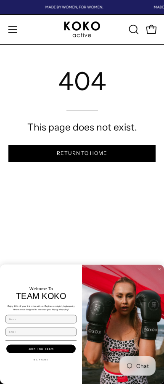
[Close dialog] (159, 269)
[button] (133, 29)
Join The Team (41, 348)
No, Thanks (41, 360)
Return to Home (82, 153)
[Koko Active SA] (82, 29)
